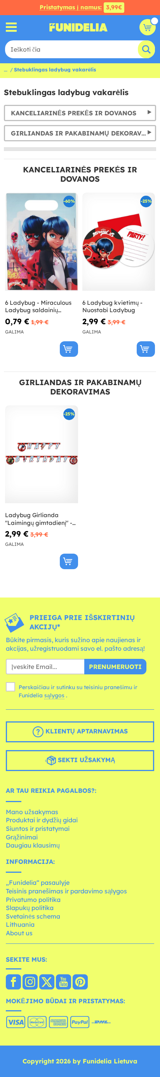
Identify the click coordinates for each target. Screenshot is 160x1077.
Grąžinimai (22, 837)
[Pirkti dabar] (69, 349)
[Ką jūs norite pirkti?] (11, 27)
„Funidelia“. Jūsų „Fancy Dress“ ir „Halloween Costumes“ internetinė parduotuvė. (78, 27)
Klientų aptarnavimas (85, 731)
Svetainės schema (33, 916)
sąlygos (54, 695)
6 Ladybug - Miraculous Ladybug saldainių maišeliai (38, 306)
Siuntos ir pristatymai (38, 828)
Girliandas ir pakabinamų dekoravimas (83, 133)
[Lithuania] (13, 982)
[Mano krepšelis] (147, 27)
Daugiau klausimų (33, 845)
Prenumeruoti (115, 667)
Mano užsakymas (32, 812)
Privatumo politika (33, 899)
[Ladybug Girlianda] (41, 454)
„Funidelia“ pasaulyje (38, 882)
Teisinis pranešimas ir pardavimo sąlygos (66, 891)
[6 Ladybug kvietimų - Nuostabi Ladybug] (118, 242)
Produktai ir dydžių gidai (42, 820)
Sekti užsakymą (85, 760)
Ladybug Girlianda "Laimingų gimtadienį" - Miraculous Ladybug (38, 518)
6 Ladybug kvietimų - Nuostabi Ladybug (112, 306)
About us (19, 933)
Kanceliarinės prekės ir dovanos (73, 113)
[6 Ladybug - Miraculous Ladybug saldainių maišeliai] (41, 242)
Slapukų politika (30, 908)
